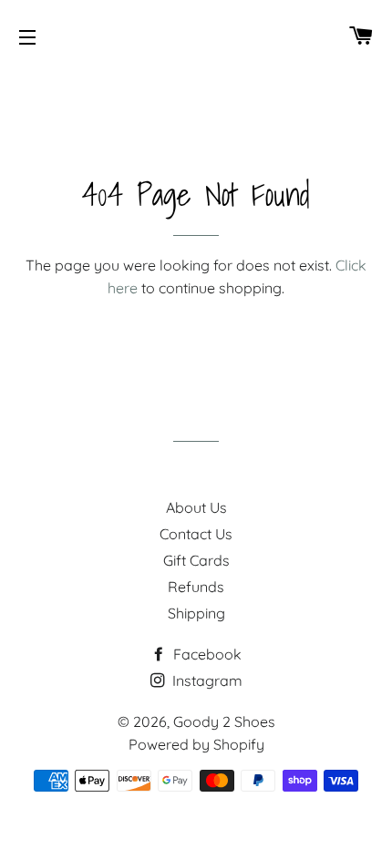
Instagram (205, 680)
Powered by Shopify (196, 744)
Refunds (196, 587)
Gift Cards (196, 560)
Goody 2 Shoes (224, 721)
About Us (196, 507)
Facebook (206, 654)
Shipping (196, 613)
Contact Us (196, 534)
